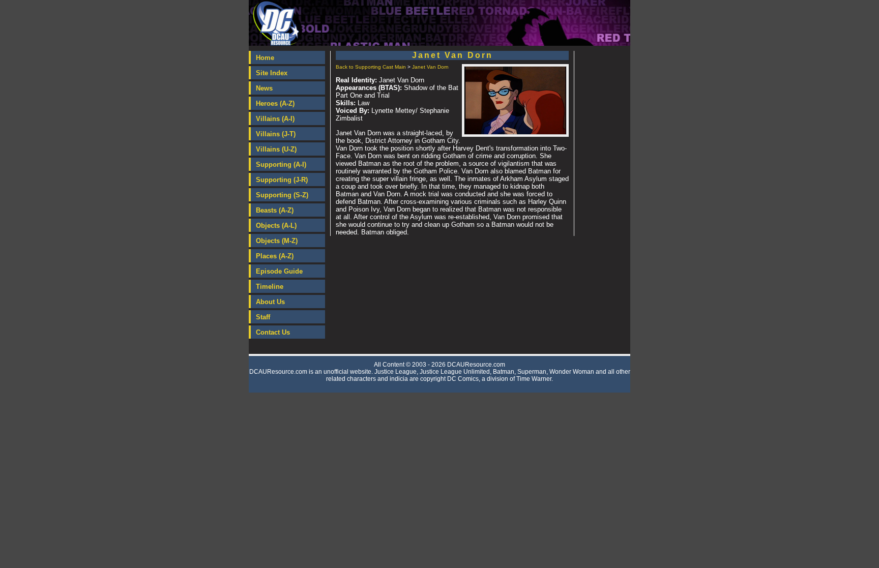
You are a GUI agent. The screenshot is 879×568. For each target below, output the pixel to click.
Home (265, 58)
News (264, 88)
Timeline (269, 286)
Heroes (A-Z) (275, 103)
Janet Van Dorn (430, 67)
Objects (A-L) (276, 225)
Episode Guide (279, 271)
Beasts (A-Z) (275, 210)
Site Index (271, 73)
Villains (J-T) (276, 134)
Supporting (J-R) (282, 180)
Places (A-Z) (275, 256)
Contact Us (273, 332)
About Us (270, 302)
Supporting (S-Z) (282, 195)
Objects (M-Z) (277, 241)
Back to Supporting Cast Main (371, 67)
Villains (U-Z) (276, 149)
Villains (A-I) (275, 119)
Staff (263, 317)
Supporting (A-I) (281, 164)
